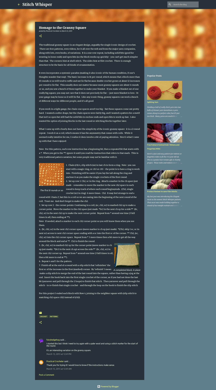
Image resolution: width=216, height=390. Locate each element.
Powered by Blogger (109, 386)
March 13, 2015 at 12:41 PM (58, 354)
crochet (43, 316)
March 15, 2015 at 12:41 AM (59, 369)
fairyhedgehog (53, 340)
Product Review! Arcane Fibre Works (162, 191)
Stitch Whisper (37, 4)
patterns (54, 316)
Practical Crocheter (55, 361)
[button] (40, 36)
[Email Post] (40, 314)
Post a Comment (46, 375)
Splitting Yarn (152, 102)
